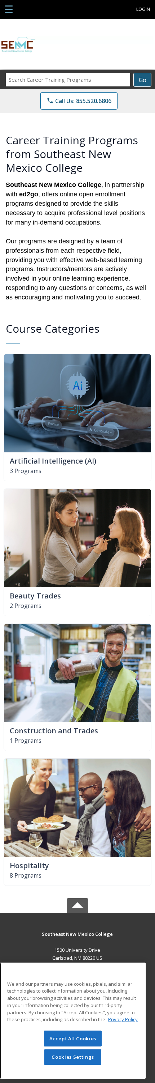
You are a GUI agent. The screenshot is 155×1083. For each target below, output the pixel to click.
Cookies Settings (73, 1057)
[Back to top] (77, 939)
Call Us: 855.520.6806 (78, 101)
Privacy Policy (123, 1019)
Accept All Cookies (72, 1038)
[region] (73, 1021)
